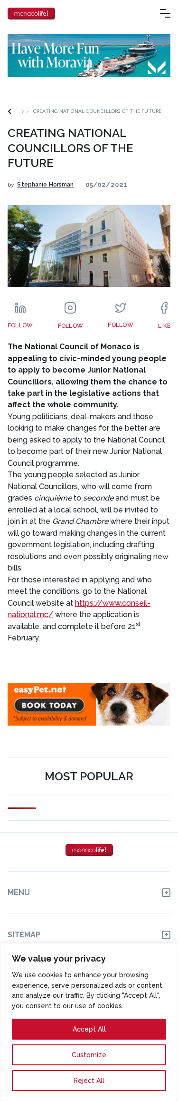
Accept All (89, 1029)
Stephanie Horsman (45, 184)
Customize (89, 1055)
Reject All (89, 1080)
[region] (89, 1022)
